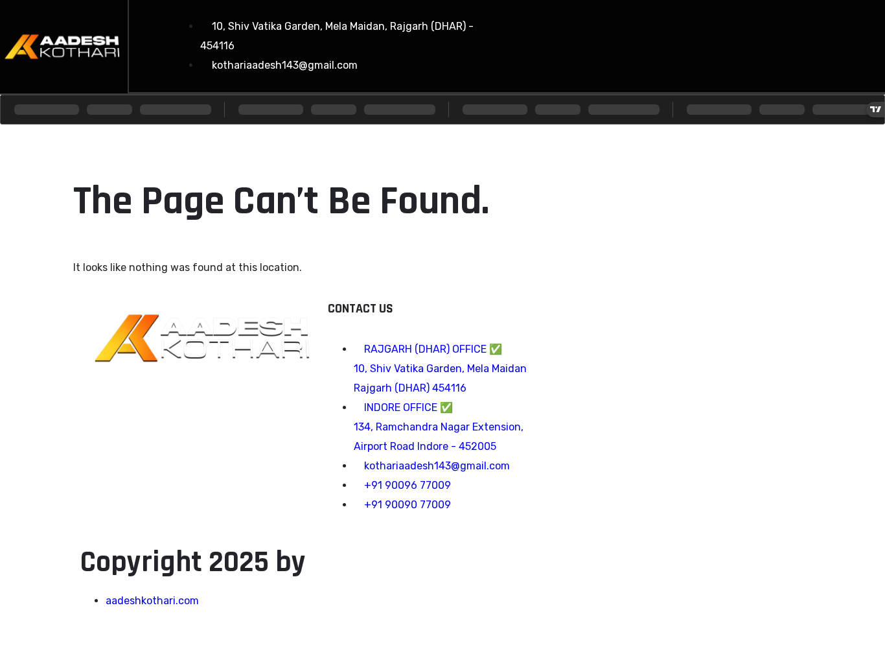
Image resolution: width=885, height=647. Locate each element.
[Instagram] (725, 43)
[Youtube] (771, 43)
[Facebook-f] (678, 43)
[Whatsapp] (818, 43)
